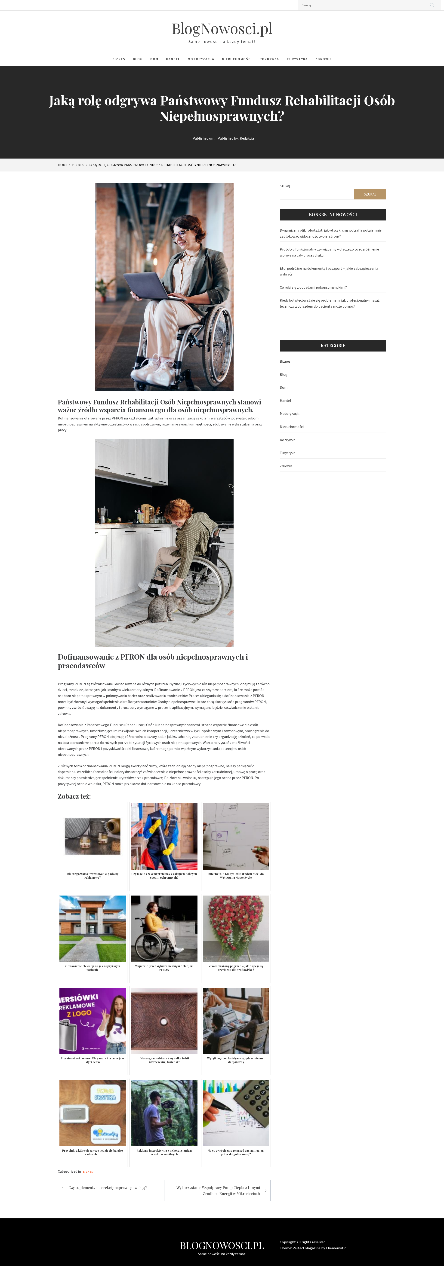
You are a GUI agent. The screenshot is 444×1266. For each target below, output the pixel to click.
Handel (173, 59)
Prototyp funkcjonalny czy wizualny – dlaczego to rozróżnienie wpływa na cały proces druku (329, 252)
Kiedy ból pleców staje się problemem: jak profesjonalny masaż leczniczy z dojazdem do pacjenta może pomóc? (329, 303)
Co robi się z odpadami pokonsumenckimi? (313, 287)
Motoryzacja (201, 59)
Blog (138, 59)
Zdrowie (323, 59)
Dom (154, 59)
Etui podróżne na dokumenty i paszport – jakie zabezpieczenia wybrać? (329, 271)
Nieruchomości (237, 59)
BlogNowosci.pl (222, 28)
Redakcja (247, 138)
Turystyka (297, 59)
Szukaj (285, 185)
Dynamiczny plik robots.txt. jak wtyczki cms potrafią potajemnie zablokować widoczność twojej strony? (331, 233)
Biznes (118, 59)
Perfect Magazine (307, 1248)
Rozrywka (269, 59)
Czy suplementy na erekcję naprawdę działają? (107, 1187)
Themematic (336, 1248)
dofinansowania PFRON (101, 766)
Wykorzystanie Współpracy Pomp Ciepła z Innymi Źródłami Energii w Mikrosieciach (218, 1190)
